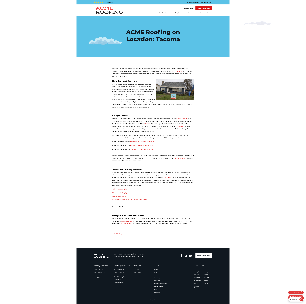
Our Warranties (206, 2)
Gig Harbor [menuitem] (197, 277)
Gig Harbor (167, 177)
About (209, 13)
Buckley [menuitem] (206, 271)
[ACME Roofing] (113, 10)
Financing (157, 292)
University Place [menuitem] (196, 287)
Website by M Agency (153, 300)
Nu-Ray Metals (118, 279)
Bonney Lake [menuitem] (197, 271)
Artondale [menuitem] (196, 269)
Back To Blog (118, 234)
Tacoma (180, 126)
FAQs (155, 272)
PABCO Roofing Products (121, 277)
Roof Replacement (99, 272)
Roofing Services (164, 13)
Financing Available (193, 2)
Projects (190, 13)
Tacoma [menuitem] (206, 283)
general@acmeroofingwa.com (124, 256)
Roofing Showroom (179, 13)
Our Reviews (137, 272)
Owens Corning (118, 282)
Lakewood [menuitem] (206, 277)
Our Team (157, 280)
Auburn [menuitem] (206, 269)
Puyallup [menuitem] (206, 280)
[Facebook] (181, 256)
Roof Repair (97, 275)
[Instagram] (186, 256)
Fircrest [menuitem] (206, 274)
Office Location (158, 286)
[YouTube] (190, 256)
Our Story (157, 277)
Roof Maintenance (99, 277)
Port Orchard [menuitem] (197, 280)
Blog (155, 289)
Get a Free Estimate (203, 8)
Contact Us (157, 275)
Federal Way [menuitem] (197, 274)
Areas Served (200, 13)
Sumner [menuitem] (196, 283)
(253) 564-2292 (188, 8)
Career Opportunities (160, 283)
